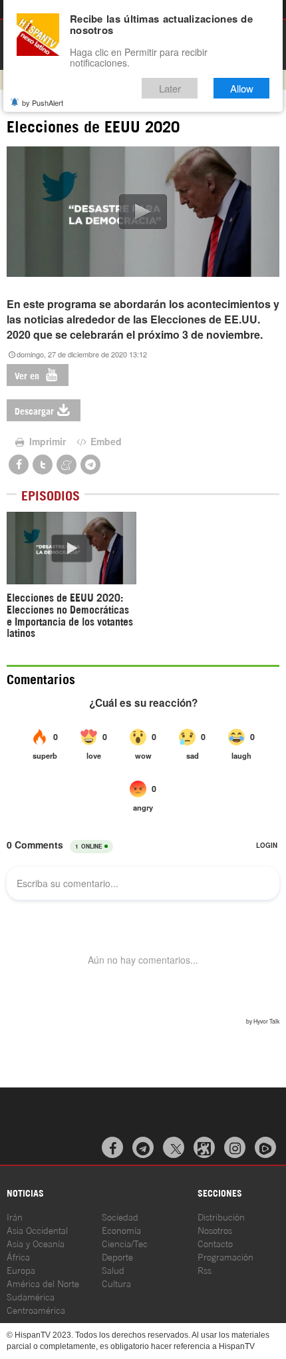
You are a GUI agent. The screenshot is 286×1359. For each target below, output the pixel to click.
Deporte (117, 1256)
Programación (225, 1256)
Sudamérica (31, 1296)
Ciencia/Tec (125, 1243)
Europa (21, 1269)
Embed (105, 441)
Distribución (221, 1216)
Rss (205, 1269)
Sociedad (120, 1216)
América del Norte (43, 1282)
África (18, 1256)
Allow (241, 88)
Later (170, 88)
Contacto (215, 1243)
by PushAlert (42, 102)
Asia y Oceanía (36, 1243)
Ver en (28, 375)
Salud (113, 1269)
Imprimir (46, 441)
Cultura (116, 1282)
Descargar (34, 410)
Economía (121, 1229)
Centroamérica (36, 1309)
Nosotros (215, 1229)
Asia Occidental (37, 1229)
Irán (15, 1216)
